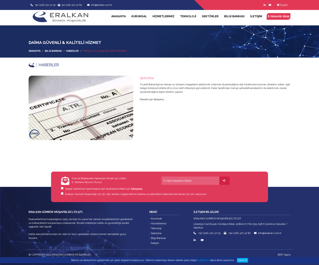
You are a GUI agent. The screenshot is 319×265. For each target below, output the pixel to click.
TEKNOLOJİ (188, 16)
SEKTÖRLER (210, 16)
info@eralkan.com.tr (101, 5)
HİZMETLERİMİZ (163, 16)
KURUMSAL (139, 16)
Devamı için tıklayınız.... (153, 99)
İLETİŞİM (256, 16)
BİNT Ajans (284, 254)
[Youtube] (269, 5)
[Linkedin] (264, 5)
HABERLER (72, 51)
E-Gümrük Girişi (278, 16)
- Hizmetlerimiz (157, 223)
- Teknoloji (155, 228)
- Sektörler (155, 233)
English (284, 5)
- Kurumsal (155, 218)
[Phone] (32, 5)
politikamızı (203, 260)
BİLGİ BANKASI (234, 16)
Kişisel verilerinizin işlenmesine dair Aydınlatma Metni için (104, 188)
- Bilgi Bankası (157, 238)
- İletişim (154, 243)
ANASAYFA (118, 16)
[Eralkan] (61, 11)
